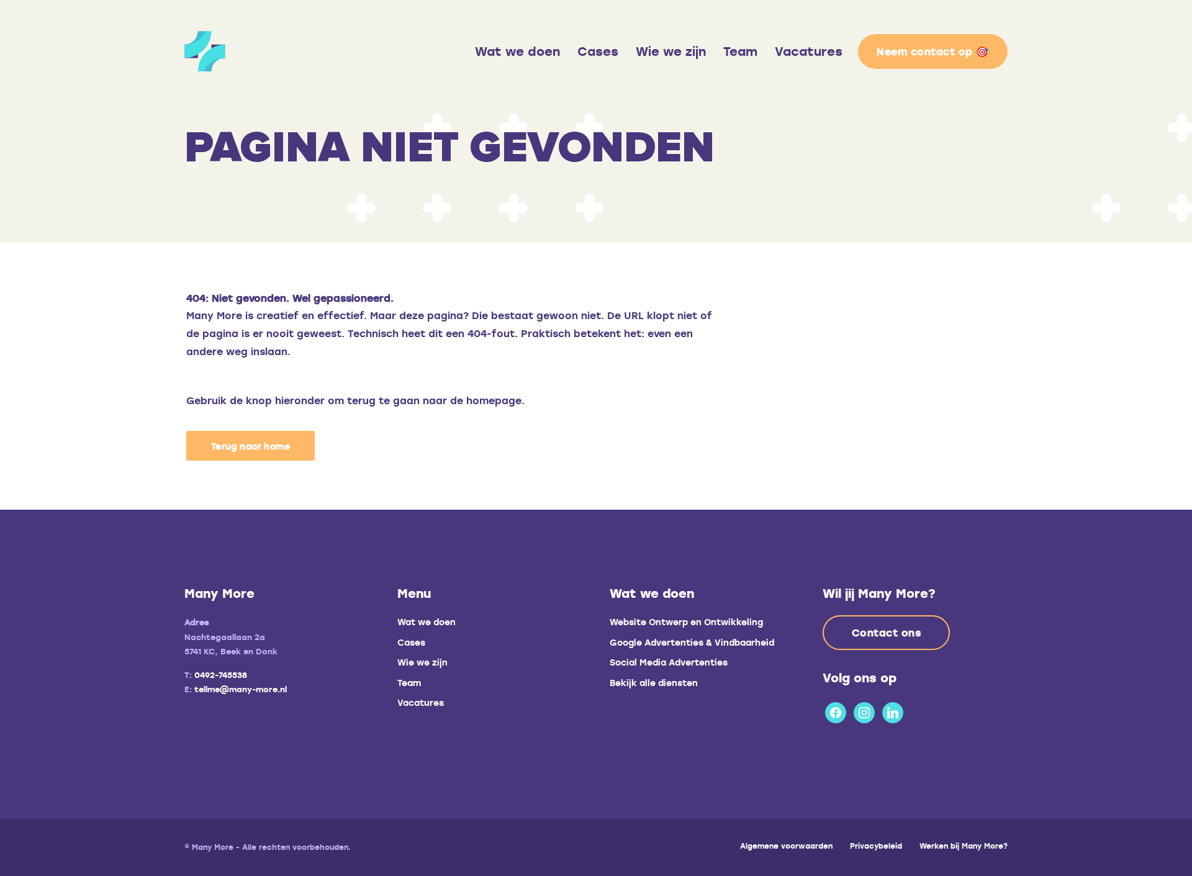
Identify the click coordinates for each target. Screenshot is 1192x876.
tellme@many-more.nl (240, 689)
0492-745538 (220, 674)
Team (740, 51)
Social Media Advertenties (669, 662)
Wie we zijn (671, 51)
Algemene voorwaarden (786, 845)
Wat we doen (517, 51)
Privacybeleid (876, 845)
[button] (250, 446)
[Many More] (294, 51)
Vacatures (808, 51)
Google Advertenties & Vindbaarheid (692, 642)
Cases (597, 51)
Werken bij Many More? (963, 845)
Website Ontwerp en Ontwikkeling (686, 622)
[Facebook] (835, 710)
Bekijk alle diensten (654, 683)
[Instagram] (864, 710)
